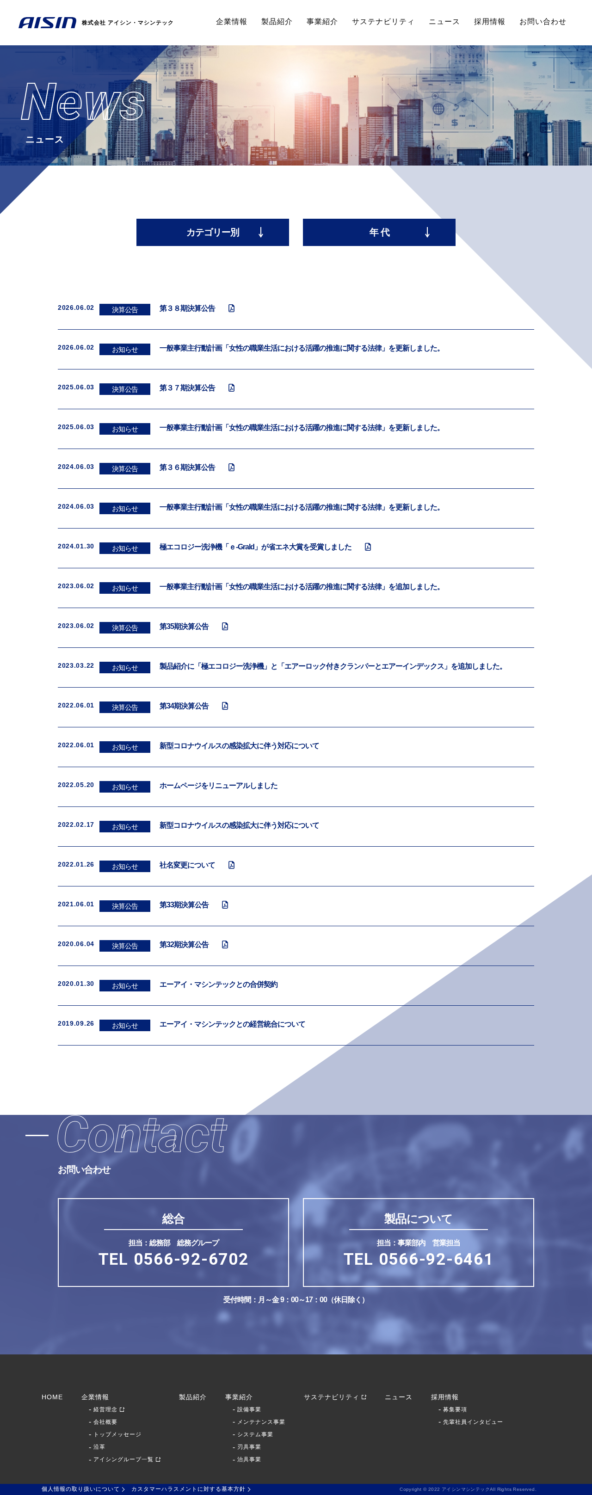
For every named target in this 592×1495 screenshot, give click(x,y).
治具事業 (249, 1459)
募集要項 (455, 1409)
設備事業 (249, 1409)
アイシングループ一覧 (123, 1459)
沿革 (99, 1447)
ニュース (444, 21)
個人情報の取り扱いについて (81, 1489)
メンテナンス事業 (261, 1422)
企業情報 (231, 21)
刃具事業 (249, 1447)
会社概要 (105, 1422)
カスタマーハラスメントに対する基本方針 (188, 1489)
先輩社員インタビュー (473, 1422)
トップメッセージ (117, 1434)
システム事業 (255, 1434)
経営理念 (105, 1409)
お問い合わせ (543, 21)
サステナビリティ (383, 21)
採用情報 (490, 21)
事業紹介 (322, 21)
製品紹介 (277, 21)
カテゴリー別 (212, 232)
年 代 (379, 232)
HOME (52, 1397)
